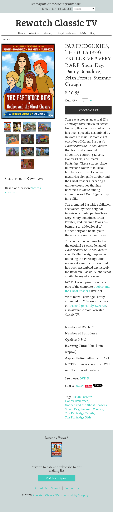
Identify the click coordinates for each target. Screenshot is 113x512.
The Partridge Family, (80, 413)
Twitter (31, 9)
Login (45, 9)
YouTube (36, 9)
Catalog (48, 32)
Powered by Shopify (74, 495)
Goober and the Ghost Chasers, (86, 405)
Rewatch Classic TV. (46, 495)
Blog (92, 32)
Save (90, 386)
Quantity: (71, 100)
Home (21, 32)
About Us (34, 32)
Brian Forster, (83, 397)
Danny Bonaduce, (77, 401)
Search (78, 9)
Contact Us (71, 488)
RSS (21, 9)
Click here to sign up (56, 478)
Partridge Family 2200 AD (88, 305)
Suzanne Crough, (92, 409)
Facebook (26, 9)
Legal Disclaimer (67, 32)
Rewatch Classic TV (57, 22)
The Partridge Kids (78, 417)
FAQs (83, 32)
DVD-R (84, 378)
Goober (99, 286)
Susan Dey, (72, 409)
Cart (61, 9)
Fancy (79, 385)
